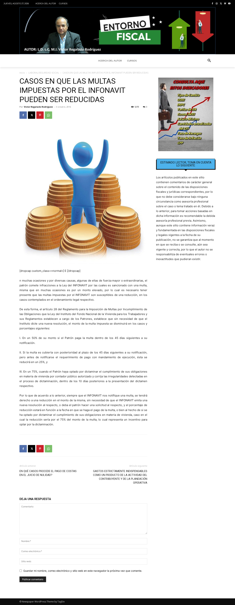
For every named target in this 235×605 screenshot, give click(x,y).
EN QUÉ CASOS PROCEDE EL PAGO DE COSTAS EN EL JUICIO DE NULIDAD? (48, 473)
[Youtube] (229, 4)
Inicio (22, 72)
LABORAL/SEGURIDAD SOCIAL (43, 72)
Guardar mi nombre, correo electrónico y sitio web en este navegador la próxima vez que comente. (82, 570)
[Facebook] (212, 4)
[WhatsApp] (48, 115)
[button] (209, 60)
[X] (221, 4)
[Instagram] (217, 4)
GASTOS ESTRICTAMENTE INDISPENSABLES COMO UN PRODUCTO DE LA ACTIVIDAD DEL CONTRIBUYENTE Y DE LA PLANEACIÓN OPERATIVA (120, 476)
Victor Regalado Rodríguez (38, 106)
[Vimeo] (225, 4)
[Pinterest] (40, 115)
